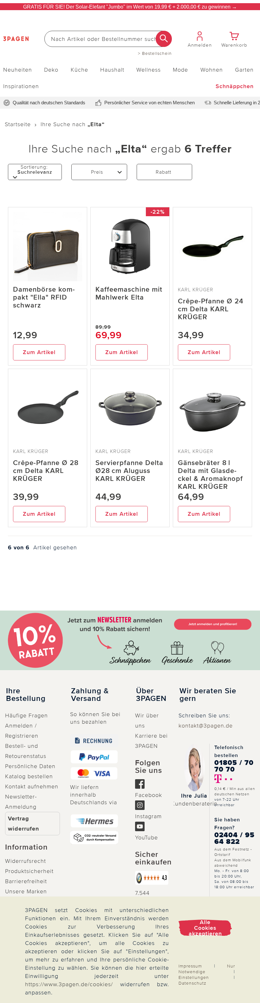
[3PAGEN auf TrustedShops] (151, 878)
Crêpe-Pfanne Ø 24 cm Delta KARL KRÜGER (211, 309)
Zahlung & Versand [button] (90, 694)
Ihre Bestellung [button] (26, 694)
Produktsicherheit (29, 871)
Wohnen (211, 69)
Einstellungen (194, 977)
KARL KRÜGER (195, 290)
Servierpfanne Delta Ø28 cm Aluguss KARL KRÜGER (129, 471)
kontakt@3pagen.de (206, 725)
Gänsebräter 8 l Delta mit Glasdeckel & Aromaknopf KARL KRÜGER (210, 475)
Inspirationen (21, 86)
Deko (51, 69)
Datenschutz (192, 983)
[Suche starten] (164, 39)
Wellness (148, 69)
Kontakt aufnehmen (31, 786)
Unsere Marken (26, 891)
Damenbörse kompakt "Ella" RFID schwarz (44, 297)
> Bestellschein (155, 53)
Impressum (190, 966)
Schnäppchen (235, 86)
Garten (244, 69)
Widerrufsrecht (25, 860)
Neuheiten (17, 69)
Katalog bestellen (29, 776)
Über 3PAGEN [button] (151, 694)
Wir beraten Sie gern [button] (207, 694)
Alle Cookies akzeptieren (205, 928)
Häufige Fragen (26, 715)
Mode (180, 69)
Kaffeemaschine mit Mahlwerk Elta (128, 293)
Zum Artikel (39, 352)
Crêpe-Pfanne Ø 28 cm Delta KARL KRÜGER (46, 471)
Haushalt (112, 69)
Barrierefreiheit (26, 881)
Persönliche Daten (30, 766)
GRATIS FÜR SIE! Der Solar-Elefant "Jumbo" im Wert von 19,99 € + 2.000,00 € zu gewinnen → (130, 7)
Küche (79, 69)
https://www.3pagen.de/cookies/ (69, 984)
